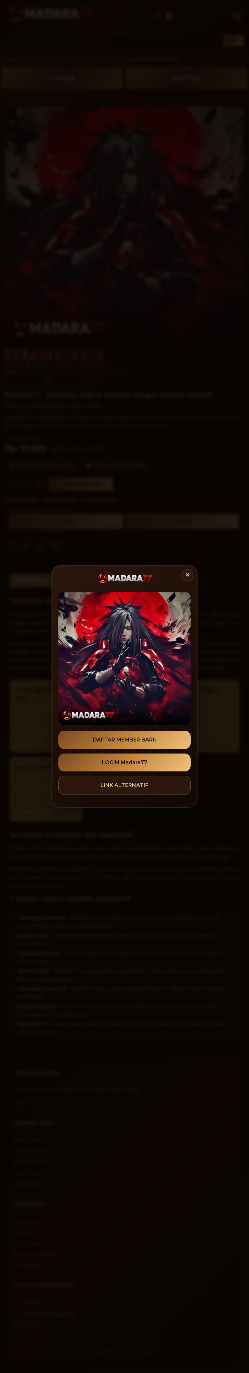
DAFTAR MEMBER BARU (125, 740)
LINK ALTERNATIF (124, 785)
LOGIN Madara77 (124, 762)
